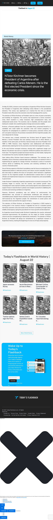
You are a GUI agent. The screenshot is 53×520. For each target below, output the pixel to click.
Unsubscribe (7, 415)
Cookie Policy (31, 413)
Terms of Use (14, 413)
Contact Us (27, 241)
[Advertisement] (26, 24)
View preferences (3, 510)
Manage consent (3, 517)
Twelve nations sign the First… (8, 318)
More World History (26, 333)
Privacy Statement (41, 413)
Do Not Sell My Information (19, 415)
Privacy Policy (23, 413)
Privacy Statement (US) (33, 415)
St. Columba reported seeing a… (42, 318)
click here (24, 238)
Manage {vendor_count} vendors (7, 501)
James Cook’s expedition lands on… (25, 318)
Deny (2, 507)
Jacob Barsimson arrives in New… (25, 285)
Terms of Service (19, 497)
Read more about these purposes (7, 502)
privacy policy (13, 385)
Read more (7, 290)
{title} (3, 512)
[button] (26, 457)
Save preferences (11, 510)
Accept (2, 504)
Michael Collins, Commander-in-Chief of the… (42, 286)
